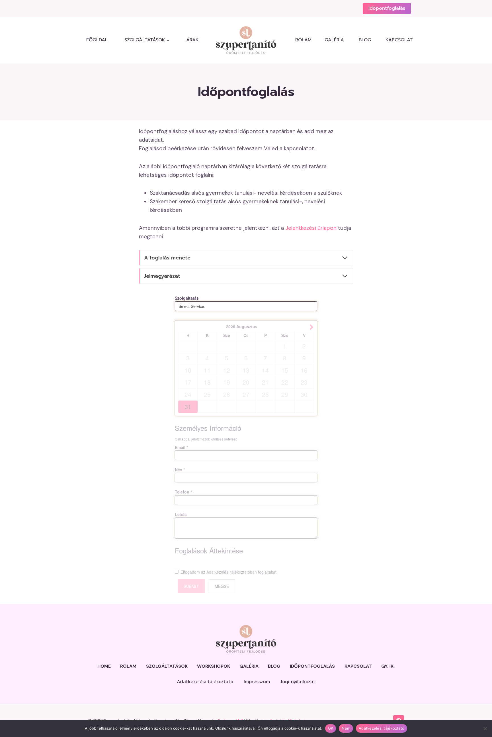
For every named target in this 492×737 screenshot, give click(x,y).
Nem (346, 728)
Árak (192, 39)
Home (104, 666)
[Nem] (485, 728)
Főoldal (97, 39)
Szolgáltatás (187, 298)
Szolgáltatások (167, 666)
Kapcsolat (398, 39)
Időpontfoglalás (386, 8)
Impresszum (257, 681)
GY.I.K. (388, 666)
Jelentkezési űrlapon (311, 228)
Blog (365, 39)
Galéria (334, 39)
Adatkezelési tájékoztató (205, 681)
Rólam (303, 39)
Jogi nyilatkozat (297, 681)
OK (330, 728)
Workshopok (213, 666)
